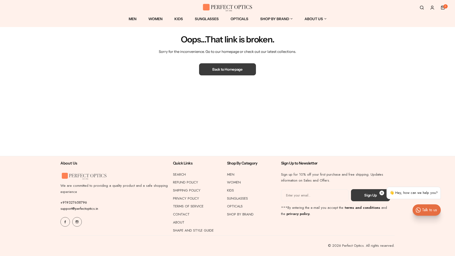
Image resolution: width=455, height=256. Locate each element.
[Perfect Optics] (227, 8)
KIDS (230, 190)
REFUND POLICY (185, 182)
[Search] (422, 7)
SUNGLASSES (237, 198)
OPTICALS (235, 206)
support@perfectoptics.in (79, 208)
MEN (230, 174)
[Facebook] (65, 222)
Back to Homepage (227, 69)
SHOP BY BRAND (240, 214)
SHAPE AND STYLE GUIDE (193, 230)
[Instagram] (77, 222)
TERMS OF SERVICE (188, 206)
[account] (432, 7)
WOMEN (234, 182)
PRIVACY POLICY (186, 198)
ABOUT (178, 222)
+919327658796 (73, 202)
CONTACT (181, 214)
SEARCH (179, 174)
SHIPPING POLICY (186, 190)
